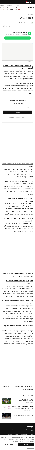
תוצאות (16, 434)
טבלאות (10, 434)
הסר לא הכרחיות (9, 444)
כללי (29, 14)
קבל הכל (26, 444)
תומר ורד (28, 22)
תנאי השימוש (11, 117)
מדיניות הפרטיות (30, 448)
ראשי (32, 14)
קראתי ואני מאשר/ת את (17, 117)
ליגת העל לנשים (24, 434)
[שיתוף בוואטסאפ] (9, 26)
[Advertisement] (17, 142)
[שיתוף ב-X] (3, 26)
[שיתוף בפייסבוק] (6, 26)
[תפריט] (3, 2)
